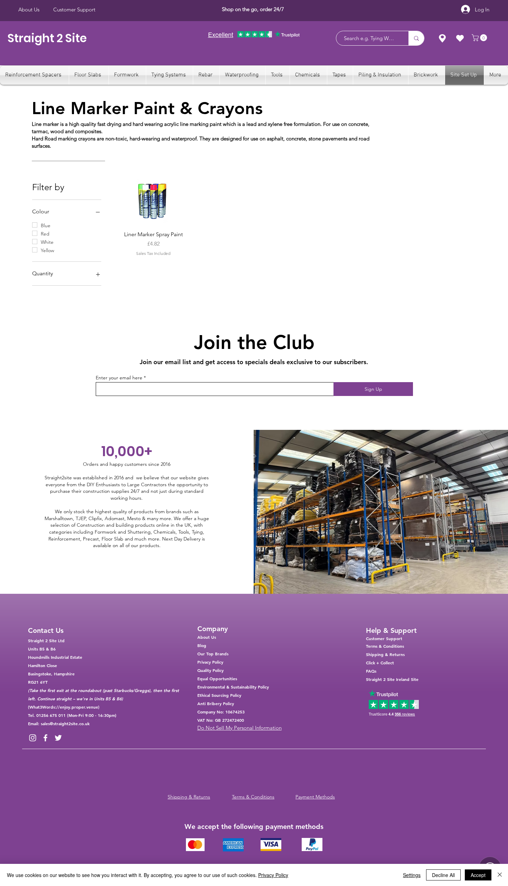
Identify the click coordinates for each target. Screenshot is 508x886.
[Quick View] (153, 201)
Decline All (443, 874)
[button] (480, 37)
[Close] (500, 874)
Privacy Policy (273, 874)
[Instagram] (32, 737)
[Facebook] (45, 737)
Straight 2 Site (47, 38)
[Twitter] (58, 737)
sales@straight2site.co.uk (65, 723)
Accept (478, 874)
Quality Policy (210, 670)
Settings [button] (412, 874)
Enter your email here (119, 377)
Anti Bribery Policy (215, 703)
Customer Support (384, 638)
